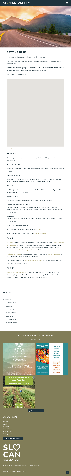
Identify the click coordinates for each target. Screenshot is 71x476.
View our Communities (23, 148)
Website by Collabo (34, 466)
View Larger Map (11, 148)
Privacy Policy (14, 471)
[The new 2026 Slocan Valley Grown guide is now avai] (52, 359)
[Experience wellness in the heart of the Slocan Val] (19, 359)
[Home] (11, 452)
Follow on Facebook (14, 438)
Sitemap (6, 471)
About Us (23, 471)
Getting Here (7, 434)
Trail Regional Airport (54, 254)
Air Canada (10, 243)
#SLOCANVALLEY (27, 335)
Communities (7, 431)
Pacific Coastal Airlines (14, 254)
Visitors (5, 421)
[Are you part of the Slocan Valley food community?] (19, 392)
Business (6, 426)
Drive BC (37, 229)
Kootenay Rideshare (39, 233)
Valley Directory (8, 429)
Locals (5, 424)
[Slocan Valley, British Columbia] (16, 3)
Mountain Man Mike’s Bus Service (17, 272)
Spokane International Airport (33, 260)
